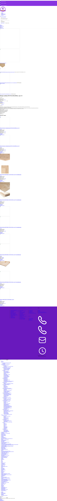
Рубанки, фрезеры (6, 375)
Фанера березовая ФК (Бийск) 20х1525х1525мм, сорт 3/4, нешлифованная (10, 227)
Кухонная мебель (4, 419)
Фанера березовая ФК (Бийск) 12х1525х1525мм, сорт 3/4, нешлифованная (10, 174)
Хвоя (5, 99)
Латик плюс (5, 425)
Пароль (2, 20)
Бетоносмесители (6, 371)
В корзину (1, 101)
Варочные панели (6, 402)
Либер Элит (5, 428)
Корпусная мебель (5, 415)
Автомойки (4, 363)
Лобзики (5, 373)
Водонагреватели (6, 379)
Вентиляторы (5, 378)
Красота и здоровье (5, 382)
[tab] (29, 104)
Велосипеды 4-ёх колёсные (7, 368)
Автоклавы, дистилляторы (7, 401)
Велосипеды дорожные (6, 369)
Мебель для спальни (6, 417)
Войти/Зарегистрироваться (4, 495)
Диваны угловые (6, 430)
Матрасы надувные (6, 412)
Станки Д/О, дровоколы (6, 376)
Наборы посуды (6, 386)
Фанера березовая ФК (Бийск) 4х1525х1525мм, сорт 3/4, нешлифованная (10, 254)
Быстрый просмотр (2, 134)
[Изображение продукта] (5, 173)
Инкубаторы (5, 389)
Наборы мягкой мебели (6, 431)
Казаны (5, 385)
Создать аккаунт (4, 17)
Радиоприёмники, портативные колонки (8, 366)
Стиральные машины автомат (7, 399)
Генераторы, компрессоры (7, 372)
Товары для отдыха (5, 409)
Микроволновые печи (6, 404)
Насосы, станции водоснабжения (7, 390)
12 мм (3, 302)
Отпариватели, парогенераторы (7, 398)
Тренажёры (5, 396)
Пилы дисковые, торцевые (7, 374)
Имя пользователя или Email (4, 18)
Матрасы (4, 422)
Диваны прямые (6, 429)
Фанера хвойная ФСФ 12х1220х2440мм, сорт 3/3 (7, 299)
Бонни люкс (5, 423)
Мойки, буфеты (5, 421)
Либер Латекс (5, 427)
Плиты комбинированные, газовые (8, 406)
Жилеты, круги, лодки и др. (7, 411)
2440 (2, 150)
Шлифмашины (5, 377)
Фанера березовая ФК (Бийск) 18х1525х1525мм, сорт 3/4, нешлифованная (8, 82)
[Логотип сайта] (4, 11)
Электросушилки (6, 392)
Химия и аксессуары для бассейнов (8, 414)
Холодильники (5, 408)
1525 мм (3, 257)
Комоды (5, 416)
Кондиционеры (5, 380)
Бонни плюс (5, 424)
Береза (5, 178)
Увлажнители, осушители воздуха (8, 381)
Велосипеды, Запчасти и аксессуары (7, 367)
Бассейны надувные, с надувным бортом (8, 410)
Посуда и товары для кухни (6, 384)
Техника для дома (5, 397)
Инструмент (4, 370)
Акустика (5, 365)
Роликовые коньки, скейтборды (7, 394)
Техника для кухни (5, 400)
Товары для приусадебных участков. (7, 388)
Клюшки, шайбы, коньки (7, 393)
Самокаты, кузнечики (6, 395)
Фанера (1, 129)
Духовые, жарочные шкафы (7, 403)
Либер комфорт (5, 426)
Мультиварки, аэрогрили (7, 405)
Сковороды (5, 387)
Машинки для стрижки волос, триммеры (8, 383)
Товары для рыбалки (6, 413)
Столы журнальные (6, 418)
